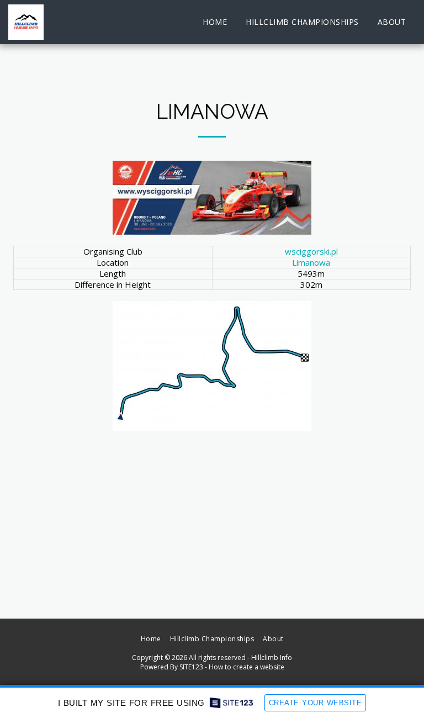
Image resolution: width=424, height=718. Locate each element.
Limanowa (311, 262)
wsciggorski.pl (311, 251)
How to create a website (246, 667)
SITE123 (191, 667)
